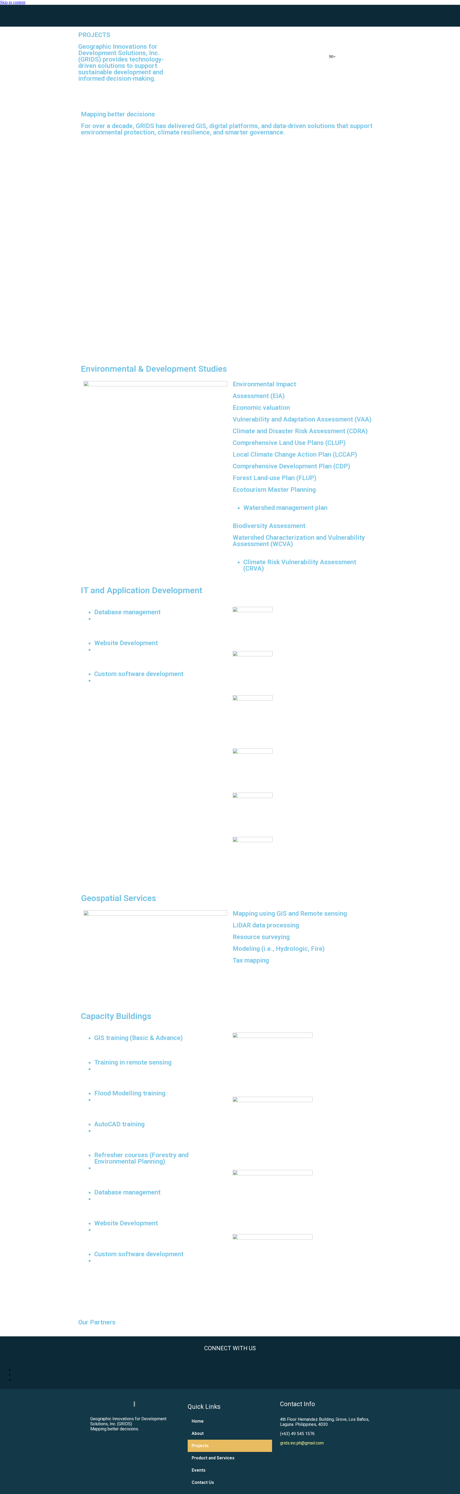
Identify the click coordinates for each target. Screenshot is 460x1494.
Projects (200, 1445)
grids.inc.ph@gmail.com (302, 1443)
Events (199, 1470)
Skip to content (12, 2)
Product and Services (213, 1457)
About (198, 1433)
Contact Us (203, 1482)
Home (198, 1421)
